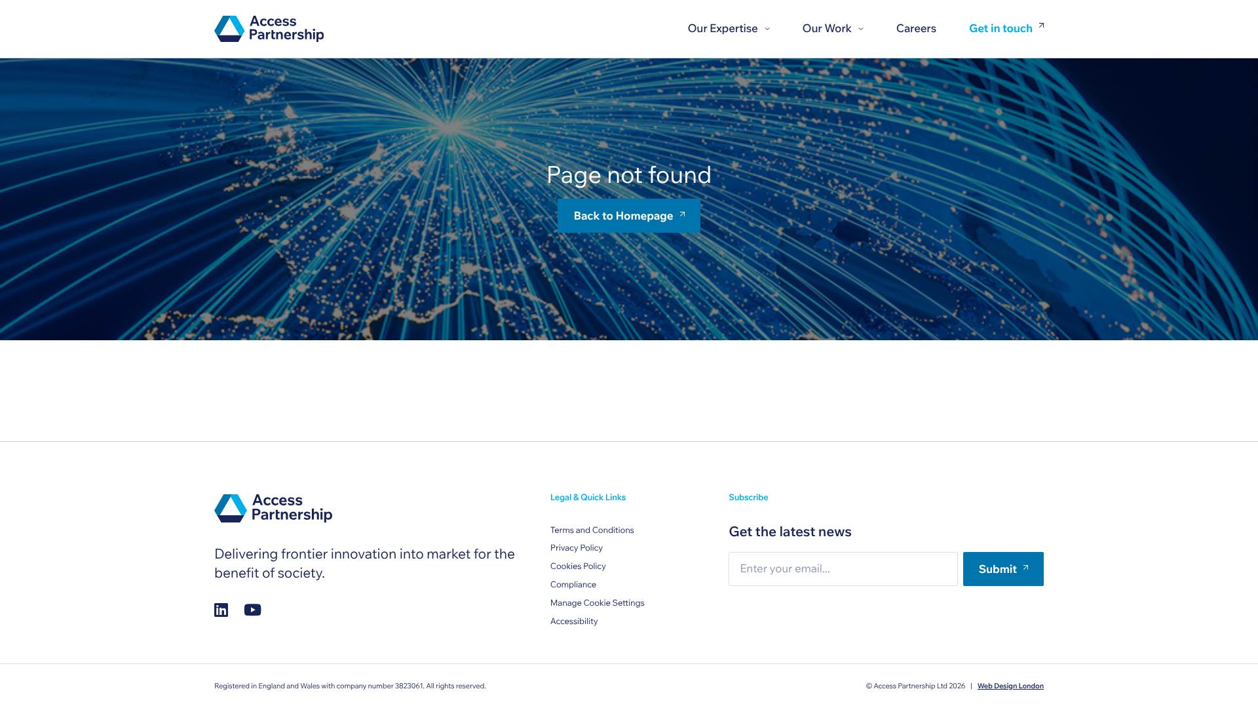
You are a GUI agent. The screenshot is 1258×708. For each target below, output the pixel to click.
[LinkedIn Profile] (221, 609)
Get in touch (1001, 29)
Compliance (573, 585)
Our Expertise (722, 28)
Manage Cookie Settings (597, 603)
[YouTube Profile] (252, 609)
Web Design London (1011, 685)
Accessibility (574, 621)
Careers (916, 28)
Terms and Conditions (592, 530)
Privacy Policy (576, 548)
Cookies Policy (578, 566)
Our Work (827, 28)
